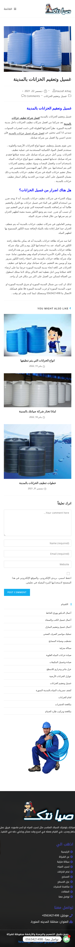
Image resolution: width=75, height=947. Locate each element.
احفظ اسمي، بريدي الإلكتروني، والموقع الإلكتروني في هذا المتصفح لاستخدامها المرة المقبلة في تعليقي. (41, 580)
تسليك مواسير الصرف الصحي (57, 633)
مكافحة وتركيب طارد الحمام (58, 711)
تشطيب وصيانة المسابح (60, 640)
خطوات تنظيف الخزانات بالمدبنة (37, 483)
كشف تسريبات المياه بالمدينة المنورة (53, 690)
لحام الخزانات (64, 697)
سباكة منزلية (65, 647)
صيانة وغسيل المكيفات (60, 661)
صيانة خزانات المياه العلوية (58, 654)
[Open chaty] (66, 939)
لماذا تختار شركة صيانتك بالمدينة (37, 411)
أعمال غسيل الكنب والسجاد (58, 619)
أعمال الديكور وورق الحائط (58, 612)
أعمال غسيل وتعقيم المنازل (58, 626)
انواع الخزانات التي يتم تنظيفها (37, 360)
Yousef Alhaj (63, 91)
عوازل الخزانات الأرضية (60, 676)
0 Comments (32, 96)
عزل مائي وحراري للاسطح (59, 669)
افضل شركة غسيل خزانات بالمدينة (26, 133)
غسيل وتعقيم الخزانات (55, 96)
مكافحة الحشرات (63, 704)
